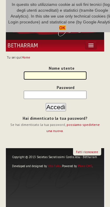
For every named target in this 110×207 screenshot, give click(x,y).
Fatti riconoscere (87, 152)
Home (26, 57)
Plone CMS (85, 166)
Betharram (22, 45)
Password (66, 87)
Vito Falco (54, 166)
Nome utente (62, 68)
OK (62, 27)
